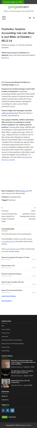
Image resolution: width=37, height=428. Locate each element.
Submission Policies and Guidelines (12, 340)
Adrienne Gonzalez (17, 367)
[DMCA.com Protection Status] (9, 418)
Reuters (5, 58)
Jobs (3, 326)
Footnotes (12, 200)
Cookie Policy (5, 351)
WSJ (16, 85)
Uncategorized (15, 197)
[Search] (33, 17)
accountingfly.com (12, 249)
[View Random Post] (29, 17)
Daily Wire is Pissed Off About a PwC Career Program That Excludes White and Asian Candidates (23, 362)
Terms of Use (5, 333)
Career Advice (6, 329)
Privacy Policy (6, 347)
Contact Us (5, 336)
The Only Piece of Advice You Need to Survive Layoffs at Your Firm (22, 372)
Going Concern (25, 425)
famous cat (24, 191)
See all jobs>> (7, 301)
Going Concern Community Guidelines (13, 343)
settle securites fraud (10, 113)
